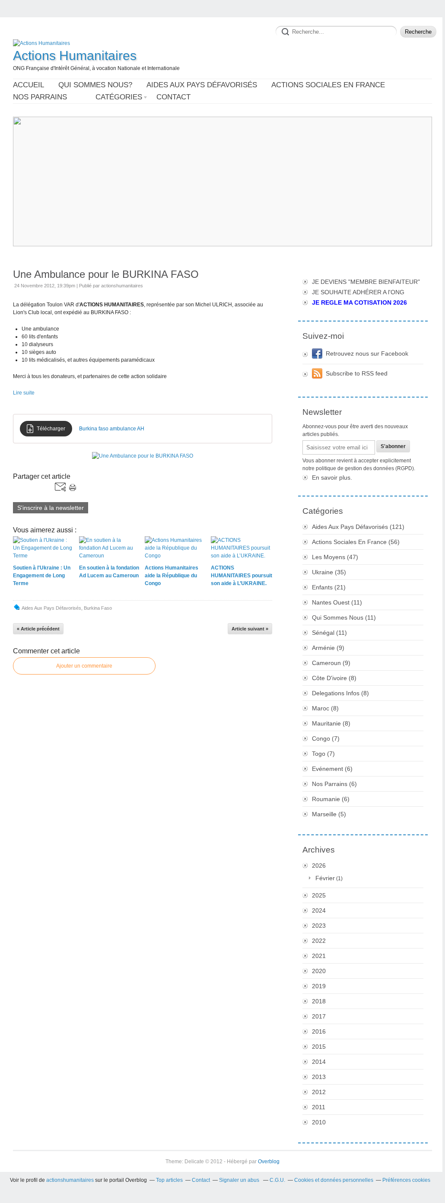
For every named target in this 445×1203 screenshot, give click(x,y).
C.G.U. (277, 1180)
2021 (319, 955)
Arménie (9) (328, 647)
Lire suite (24, 393)
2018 (319, 1001)
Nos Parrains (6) (334, 783)
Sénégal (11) (329, 632)
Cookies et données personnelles (333, 1180)
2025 (319, 895)
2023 (319, 925)
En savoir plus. (332, 477)
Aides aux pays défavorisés (201, 85)
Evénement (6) (332, 768)
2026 (319, 865)
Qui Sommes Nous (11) (344, 617)
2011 (318, 1107)
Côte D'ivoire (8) (334, 678)
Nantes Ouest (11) (337, 602)
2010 (319, 1122)
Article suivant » (250, 628)
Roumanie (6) (331, 799)
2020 (319, 970)
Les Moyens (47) (335, 557)
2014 (319, 1061)
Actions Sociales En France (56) (356, 541)
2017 (319, 1016)
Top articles (169, 1180)
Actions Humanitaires (75, 55)
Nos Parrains (40, 97)
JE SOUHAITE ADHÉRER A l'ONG (358, 292)
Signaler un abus (240, 1180)
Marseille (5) (329, 814)
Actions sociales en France (328, 85)
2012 (319, 1091)
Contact (173, 97)
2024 (319, 910)
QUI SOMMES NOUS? (95, 85)
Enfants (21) (329, 587)
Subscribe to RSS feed (357, 373)
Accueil (28, 85)
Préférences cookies (406, 1180)
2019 (319, 986)
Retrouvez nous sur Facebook (367, 353)
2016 (319, 1031)
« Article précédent (38, 628)
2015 (319, 1046)
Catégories (118, 97)
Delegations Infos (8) (340, 693)
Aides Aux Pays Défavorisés (51, 608)
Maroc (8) (325, 708)
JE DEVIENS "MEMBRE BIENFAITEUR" (366, 281)
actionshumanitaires (70, 1180)
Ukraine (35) (329, 572)
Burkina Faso (98, 608)
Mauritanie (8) (331, 723)
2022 (319, 940)
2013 (319, 1076)
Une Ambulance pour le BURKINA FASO (106, 274)
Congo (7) (326, 738)
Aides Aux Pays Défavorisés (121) (358, 526)
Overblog (269, 1161)
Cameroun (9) (331, 662)
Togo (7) (323, 753)
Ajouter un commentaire (84, 666)
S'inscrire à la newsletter (50, 507)
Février (325, 878)
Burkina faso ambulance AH (111, 429)
